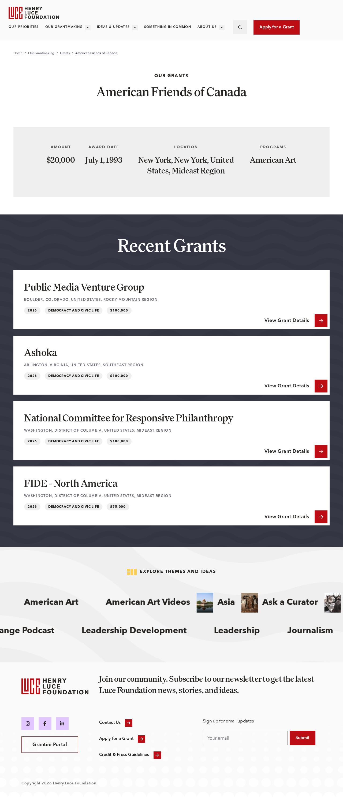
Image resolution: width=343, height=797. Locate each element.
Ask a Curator (282, 602)
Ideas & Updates (113, 27)
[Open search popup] (240, 27)
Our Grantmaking (64, 27)
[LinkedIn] (62, 723)
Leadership (246, 631)
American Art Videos (139, 602)
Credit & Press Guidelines (124, 755)
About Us (207, 27)
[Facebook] (45, 723)
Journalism (320, 631)
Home (18, 53)
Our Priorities (24, 27)
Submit (303, 738)
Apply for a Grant (276, 27)
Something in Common (167, 27)
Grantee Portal (49, 744)
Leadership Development (143, 631)
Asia (217, 602)
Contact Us (110, 723)
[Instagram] (27, 723)
